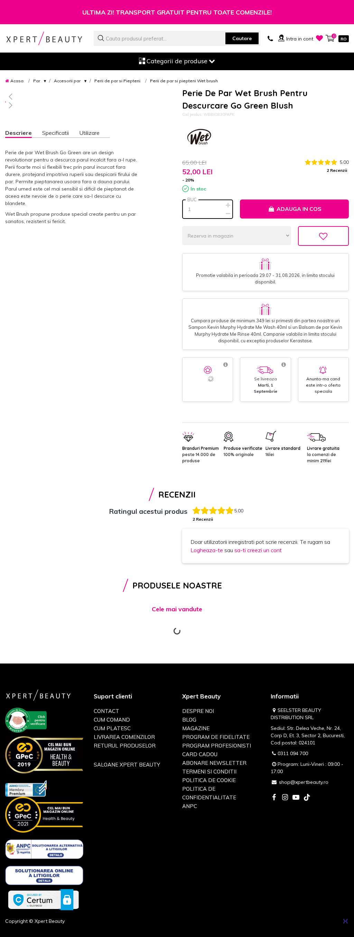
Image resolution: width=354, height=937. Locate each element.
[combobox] (177, 38)
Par (36, 80)
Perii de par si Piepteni (117, 80)
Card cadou (199, 754)
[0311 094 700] (270, 38)
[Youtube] (296, 798)
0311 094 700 (293, 753)
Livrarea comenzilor (124, 737)
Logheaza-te (206, 550)
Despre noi (198, 711)
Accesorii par (67, 80)
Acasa (17, 80)
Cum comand (112, 719)
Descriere (18, 132)
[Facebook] (274, 798)
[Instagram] (285, 798)
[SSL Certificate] (43, 899)
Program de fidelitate (216, 737)
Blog (189, 719)
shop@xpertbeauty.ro (303, 782)
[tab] (23, 133)
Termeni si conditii (209, 771)
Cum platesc (112, 728)
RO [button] (344, 38)
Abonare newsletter (214, 763)
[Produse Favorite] (319, 38)
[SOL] (44, 877)
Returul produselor (125, 745)
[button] (73, 96)
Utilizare (89, 132)
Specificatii (55, 132)
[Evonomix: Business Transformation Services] (345, 921)
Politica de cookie (209, 780)
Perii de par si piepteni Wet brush (184, 80)
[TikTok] (307, 798)
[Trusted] (26, 721)
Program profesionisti (216, 745)
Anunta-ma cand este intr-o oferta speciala (323, 385)
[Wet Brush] (199, 138)
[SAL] (44, 850)
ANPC (189, 806)
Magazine (195, 728)
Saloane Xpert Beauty (127, 764)
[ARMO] (26, 788)
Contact (106, 711)
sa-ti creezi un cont (258, 550)
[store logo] (44, 38)
